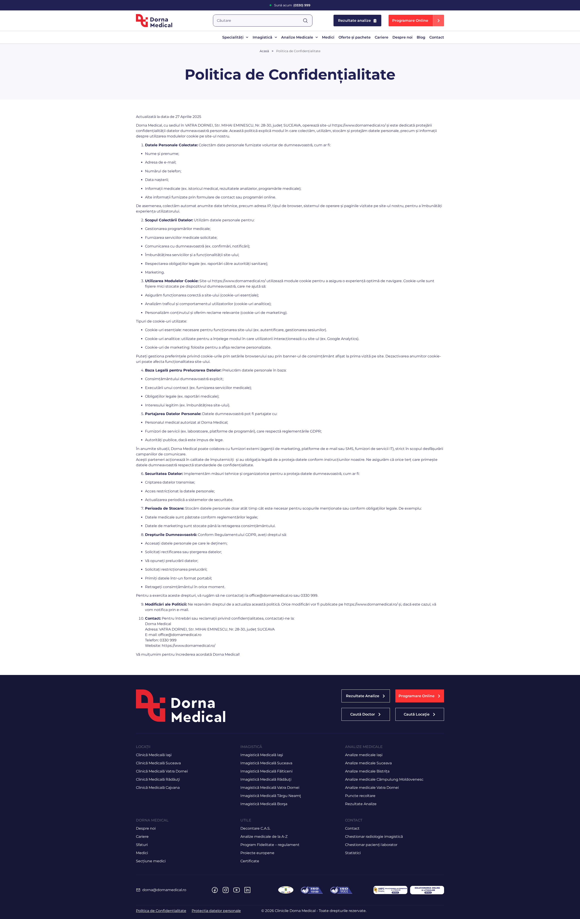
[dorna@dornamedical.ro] (138, 890)
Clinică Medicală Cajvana (158, 787)
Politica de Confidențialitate (298, 51)
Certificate (249, 861)
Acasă (264, 51)
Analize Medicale (297, 37)
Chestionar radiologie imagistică (374, 836)
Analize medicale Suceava (368, 763)
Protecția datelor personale (216, 911)
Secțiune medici (151, 861)
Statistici (353, 853)
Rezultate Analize (361, 804)
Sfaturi (142, 845)
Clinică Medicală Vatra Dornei (162, 771)
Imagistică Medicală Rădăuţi (265, 779)
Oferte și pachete (354, 37)
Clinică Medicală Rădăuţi (158, 779)
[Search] (307, 20)
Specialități (233, 37)
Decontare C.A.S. (255, 828)
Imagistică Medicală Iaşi (261, 755)
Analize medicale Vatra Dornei (372, 787)
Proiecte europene (257, 853)
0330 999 (309, 595)
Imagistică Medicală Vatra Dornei (269, 787)
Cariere (381, 37)
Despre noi (402, 37)
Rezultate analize (354, 20)
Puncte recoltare (360, 796)
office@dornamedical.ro (270, 595)
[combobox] (258, 20)
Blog (421, 37)
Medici (328, 37)
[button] (416, 20)
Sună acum (292, 5)
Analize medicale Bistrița (367, 771)
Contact (436, 37)
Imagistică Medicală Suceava (266, 763)
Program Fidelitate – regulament (270, 845)
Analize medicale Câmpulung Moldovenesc (384, 779)
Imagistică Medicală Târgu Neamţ (270, 796)
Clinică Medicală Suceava (158, 763)
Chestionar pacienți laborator (371, 845)
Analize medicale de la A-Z (264, 836)
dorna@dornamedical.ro (164, 890)
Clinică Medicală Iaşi (154, 755)
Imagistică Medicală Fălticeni (266, 771)
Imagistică (262, 37)
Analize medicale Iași (363, 755)
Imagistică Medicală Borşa (263, 804)
